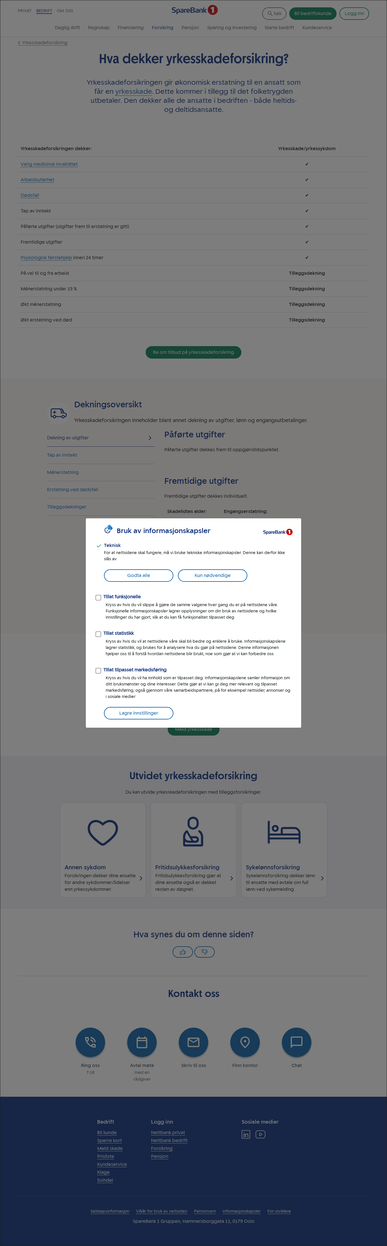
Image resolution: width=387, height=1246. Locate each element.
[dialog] (193, 623)
